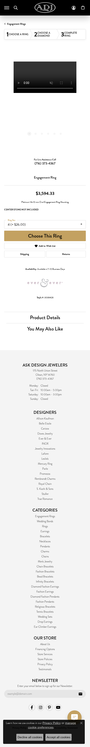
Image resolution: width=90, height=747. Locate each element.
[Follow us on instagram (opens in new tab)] (40, 707)
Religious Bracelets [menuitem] (45, 607)
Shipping (24, 254)
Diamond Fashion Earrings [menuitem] (45, 587)
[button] (15, 7)
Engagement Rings (16, 24)
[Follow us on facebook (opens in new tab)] (31, 707)
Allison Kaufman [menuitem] (45, 418)
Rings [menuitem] (45, 526)
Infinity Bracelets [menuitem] (45, 582)
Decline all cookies (30, 737)
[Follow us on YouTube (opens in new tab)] (58, 707)
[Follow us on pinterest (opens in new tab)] (49, 707)
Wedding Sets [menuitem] (45, 617)
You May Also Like (45, 328)
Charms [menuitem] (45, 551)
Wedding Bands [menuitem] (45, 521)
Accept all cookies (58, 737)
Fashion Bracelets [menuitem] (45, 571)
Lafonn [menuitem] (45, 454)
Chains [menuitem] (45, 556)
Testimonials (45, 669)
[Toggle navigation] (6, 7)
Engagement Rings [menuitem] (45, 516)
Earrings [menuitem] (45, 531)
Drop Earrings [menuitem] (45, 622)
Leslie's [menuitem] (45, 459)
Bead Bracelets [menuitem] (45, 577)
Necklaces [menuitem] (45, 541)
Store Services (45, 654)
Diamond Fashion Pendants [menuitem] (45, 597)
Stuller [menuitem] (45, 494)
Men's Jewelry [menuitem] (45, 561)
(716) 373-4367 (45, 163)
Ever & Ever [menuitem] (45, 439)
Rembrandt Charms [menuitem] (45, 479)
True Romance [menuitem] (45, 499)
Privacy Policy (45, 664)
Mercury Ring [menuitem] (45, 464)
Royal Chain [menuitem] (45, 484)
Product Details (45, 317)
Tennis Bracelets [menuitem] (45, 612)
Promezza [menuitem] (45, 474)
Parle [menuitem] (45, 469)
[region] (45, 102)
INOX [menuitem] (45, 444)
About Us (45, 644)
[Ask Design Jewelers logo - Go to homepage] (45, 7)
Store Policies (45, 659)
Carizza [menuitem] (45, 429)
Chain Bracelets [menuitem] (45, 566)
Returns (66, 254)
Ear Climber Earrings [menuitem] (45, 627)
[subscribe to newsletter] (80, 694)
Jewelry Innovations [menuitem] (45, 449)
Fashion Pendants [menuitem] (45, 602)
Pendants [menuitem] (45, 546)
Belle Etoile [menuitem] (45, 424)
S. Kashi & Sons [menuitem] (45, 489)
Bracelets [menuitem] (45, 536)
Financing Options (45, 649)
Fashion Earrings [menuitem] (45, 592)
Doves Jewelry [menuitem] (45, 434)
